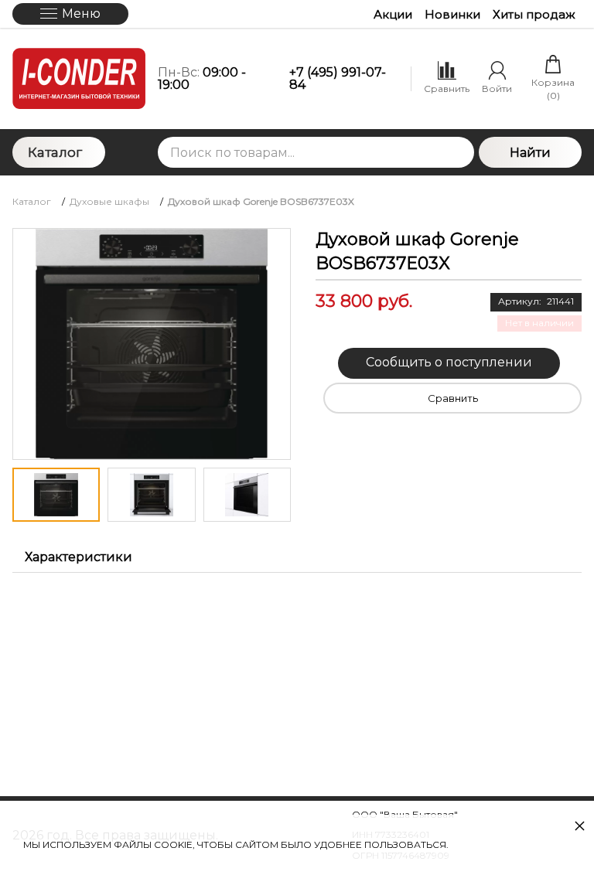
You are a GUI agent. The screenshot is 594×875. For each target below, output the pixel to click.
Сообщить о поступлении (449, 362)
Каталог (55, 152)
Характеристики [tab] (78, 557)
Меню (81, 13)
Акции (393, 14)
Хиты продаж (534, 14)
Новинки (452, 14)
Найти (530, 152)
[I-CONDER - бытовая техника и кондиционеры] (78, 78)
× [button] (579, 825)
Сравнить (453, 398)
